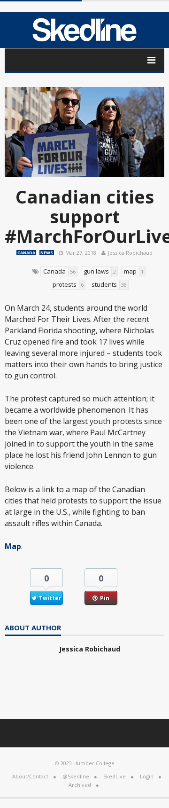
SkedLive (114, 776)
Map (13, 546)
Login (147, 776)
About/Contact (30, 776)
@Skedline (75, 776)
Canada (26, 252)
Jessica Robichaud (130, 252)
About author (33, 628)
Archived (80, 784)
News (46, 252)
